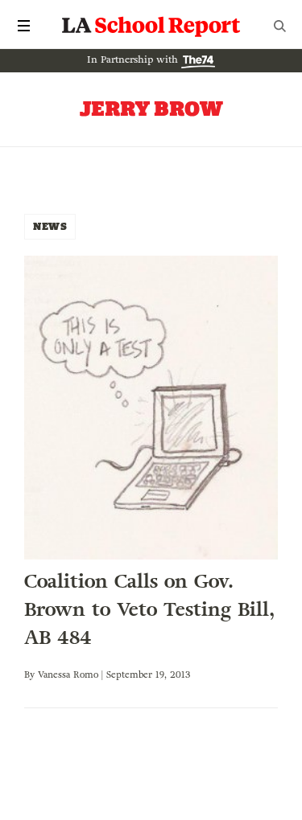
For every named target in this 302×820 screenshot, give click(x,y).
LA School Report (151, 26)
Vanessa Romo (68, 674)
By (31, 674)
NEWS (50, 226)
